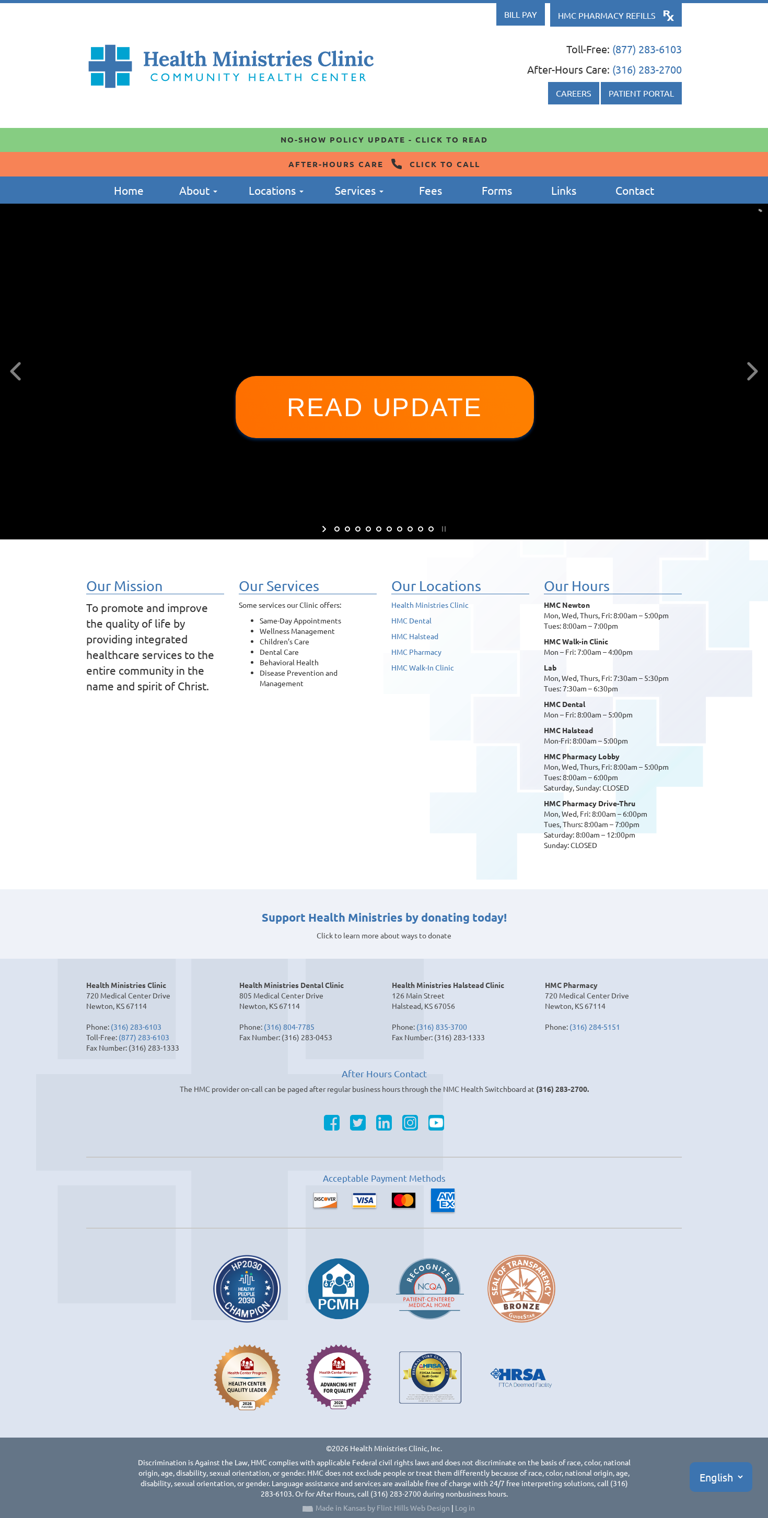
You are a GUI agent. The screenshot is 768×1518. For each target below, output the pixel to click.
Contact (634, 190)
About (195, 190)
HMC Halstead (414, 636)
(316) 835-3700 (441, 1026)
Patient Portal (641, 93)
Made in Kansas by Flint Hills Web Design (383, 1507)
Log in (465, 1507)
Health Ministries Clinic (430, 604)
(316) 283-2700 (647, 69)
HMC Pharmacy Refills (607, 15)
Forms (497, 190)
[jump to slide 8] (410, 529)
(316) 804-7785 (289, 1026)
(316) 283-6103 (136, 1026)
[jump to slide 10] (431, 529)
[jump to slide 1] (337, 529)
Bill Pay (520, 14)
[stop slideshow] (442, 529)
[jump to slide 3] (358, 529)
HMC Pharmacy (416, 651)
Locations (273, 190)
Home (129, 190)
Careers (573, 93)
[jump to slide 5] (379, 529)
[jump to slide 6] (389, 529)
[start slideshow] (325, 529)
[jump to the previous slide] (15, 371)
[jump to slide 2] (347, 529)
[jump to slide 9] (420, 529)
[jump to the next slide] (752, 371)
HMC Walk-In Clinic (422, 667)
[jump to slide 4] (368, 529)
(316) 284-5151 (594, 1026)
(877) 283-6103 (647, 48)
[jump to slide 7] (399, 529)
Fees (430, 190)
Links (563, 190)
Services (356, 190)
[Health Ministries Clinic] (231, 66)
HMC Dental (411, 620)
